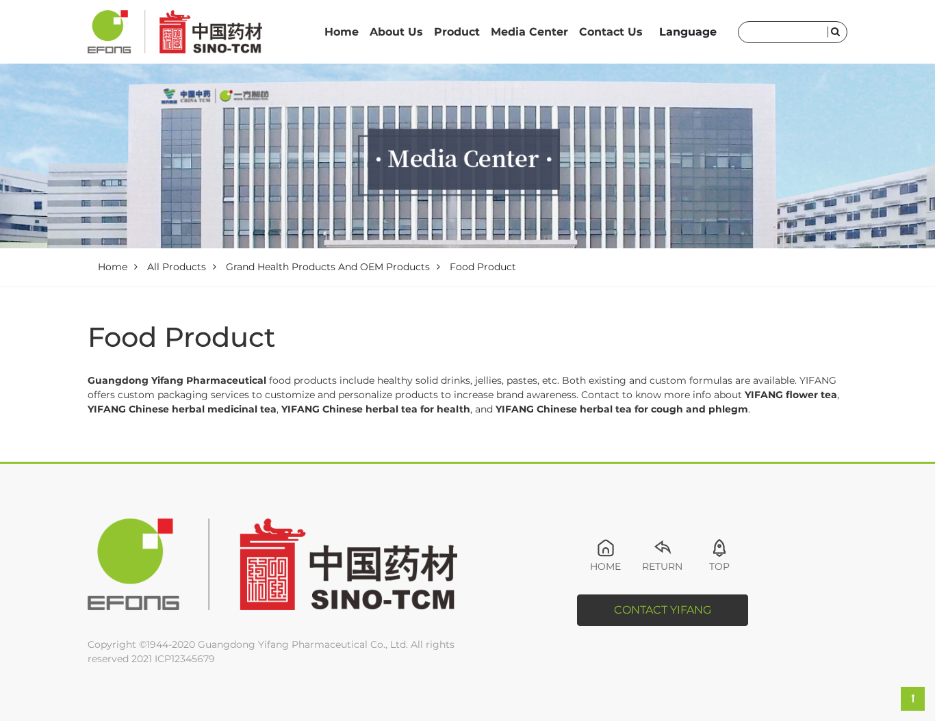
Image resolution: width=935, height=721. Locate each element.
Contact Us (611, 31)
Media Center (529, 31)
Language (688, 31)
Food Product (483, 267)
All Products (176, 267)
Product (457, 31)
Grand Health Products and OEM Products (328, 267)
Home (341, 31)
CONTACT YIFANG (662, 609)
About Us (396, 31)
